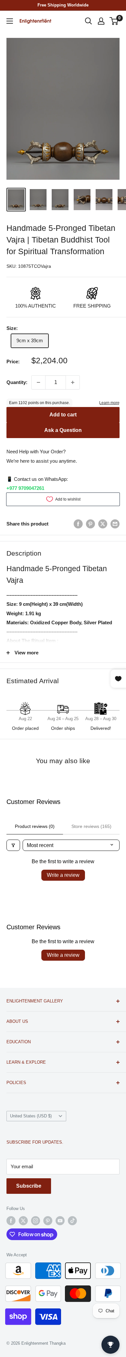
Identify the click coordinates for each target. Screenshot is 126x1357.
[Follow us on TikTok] (72, 1220)
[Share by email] (115, 523)
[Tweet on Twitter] (102, 523)
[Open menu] (9, 21)
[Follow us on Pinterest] (47, 1220)
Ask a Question (63, 430)
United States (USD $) (31, 1116)
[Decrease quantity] (38, 382)
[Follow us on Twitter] (23, 1220)
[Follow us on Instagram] (35, 1220)
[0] (114, 21)
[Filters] (13, 845)
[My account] (101, 21)
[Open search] (88, 21)
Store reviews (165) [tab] (91, 826)
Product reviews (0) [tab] (35, 826)
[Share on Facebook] (78, 523)
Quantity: (16, 382)
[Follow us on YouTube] (60, 1220)
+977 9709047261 (25, 488)
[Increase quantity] (72, 382)
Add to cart (63, 414)
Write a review (63, 875)
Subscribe (28, 1186)
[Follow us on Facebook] (11, 1220)
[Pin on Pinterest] (90, 523)
